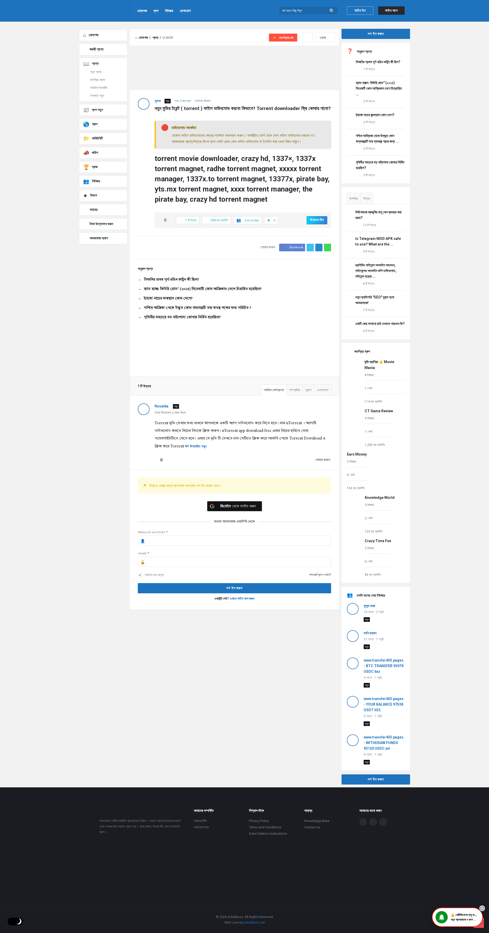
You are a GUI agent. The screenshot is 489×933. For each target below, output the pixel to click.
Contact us (312, 827)
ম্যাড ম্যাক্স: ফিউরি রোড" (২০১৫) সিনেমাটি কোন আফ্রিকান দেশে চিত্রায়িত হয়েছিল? (203, 289)
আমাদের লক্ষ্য (201, 827)
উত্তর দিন (317, 220)
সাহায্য (94, 210)
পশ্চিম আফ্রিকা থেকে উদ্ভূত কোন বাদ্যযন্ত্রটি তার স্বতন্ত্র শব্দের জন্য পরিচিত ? (197, 308)
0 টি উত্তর (369, 101)
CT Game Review (379, 411)
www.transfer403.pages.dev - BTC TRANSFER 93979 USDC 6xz (387, 666)
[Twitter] (373, 822)
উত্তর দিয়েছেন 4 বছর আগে (170, 412)
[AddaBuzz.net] (104, 11)
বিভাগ (93, 195)
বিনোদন (207, 101)
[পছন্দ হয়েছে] (159, 220)
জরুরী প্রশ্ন (96, 49)
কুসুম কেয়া (369, 606)
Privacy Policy (259, 821)
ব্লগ (156, 11)
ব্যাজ (95, 167)
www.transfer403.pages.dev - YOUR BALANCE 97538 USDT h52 (387, 704)
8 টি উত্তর (368, 283)
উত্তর (366, 198)
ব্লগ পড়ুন (97, 110)
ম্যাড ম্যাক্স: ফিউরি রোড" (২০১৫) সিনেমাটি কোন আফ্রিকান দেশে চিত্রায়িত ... (379, 88)
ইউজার (169, 11)
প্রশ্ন (95, 63)
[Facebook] (363, 822)
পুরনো (308, 390)
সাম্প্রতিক (294, 390)
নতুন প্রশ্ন (96, 72)
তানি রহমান (370, 633)
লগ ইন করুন (376, 34)
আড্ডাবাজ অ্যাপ (99, 238)
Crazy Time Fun (378, 541)
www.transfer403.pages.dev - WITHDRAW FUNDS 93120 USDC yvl (387, 742)
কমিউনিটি (97, 138)
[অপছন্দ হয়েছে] (170, 220)
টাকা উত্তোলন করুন (101, 224)
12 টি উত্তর (369, 225)
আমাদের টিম (200, 821)
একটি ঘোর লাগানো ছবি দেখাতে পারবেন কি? (380, 324)
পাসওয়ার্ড (143, 553)
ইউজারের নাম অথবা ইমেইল (153, 532)
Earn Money (357, 454)
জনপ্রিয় (353, 198)
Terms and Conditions (265, 827)
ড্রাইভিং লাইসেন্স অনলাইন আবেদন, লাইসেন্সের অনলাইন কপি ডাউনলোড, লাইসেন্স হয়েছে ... (375, 270)
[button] (457, 917)
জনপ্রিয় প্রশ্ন (97, 80)
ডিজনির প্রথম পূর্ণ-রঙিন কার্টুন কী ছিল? (171, 279)
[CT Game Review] (354, 428)
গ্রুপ (95, 124)
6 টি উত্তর (368, 331)
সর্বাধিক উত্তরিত (98, 88)
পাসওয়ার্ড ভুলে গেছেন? (320, 574)
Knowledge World (380, 498)
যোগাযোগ (185, 11)
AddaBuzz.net (254, 922)
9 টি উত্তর (368, 251)
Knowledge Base (316, 821)
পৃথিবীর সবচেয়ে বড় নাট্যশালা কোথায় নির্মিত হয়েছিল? (182, 317)
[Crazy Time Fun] (354, 557)
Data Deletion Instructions (268, 833)
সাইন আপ (391, 10)
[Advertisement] (234, 655)
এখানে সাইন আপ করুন (242, 598)
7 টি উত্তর (368, 310)
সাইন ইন (360, 10)
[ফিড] (383, 822)
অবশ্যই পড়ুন (97, 96)
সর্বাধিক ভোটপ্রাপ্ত (274, 390)
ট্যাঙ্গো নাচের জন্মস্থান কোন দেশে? (168, 298)
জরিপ (95, 152)
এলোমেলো (323, 390)
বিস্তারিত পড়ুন (198, 446)
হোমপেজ (142, 11)
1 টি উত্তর (369, 69)
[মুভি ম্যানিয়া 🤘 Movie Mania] (354, 381)
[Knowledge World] (354, 514)
